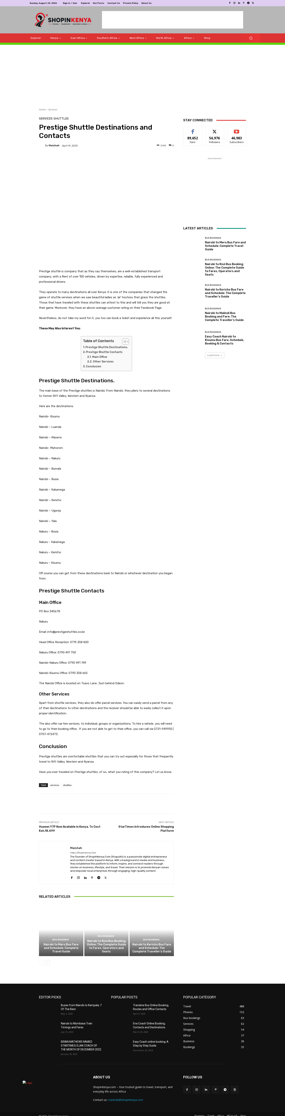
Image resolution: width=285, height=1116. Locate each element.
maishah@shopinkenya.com (125, 1100)
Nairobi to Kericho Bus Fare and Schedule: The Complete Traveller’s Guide (151, 948)
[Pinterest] (243, 3)
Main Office (99, 357)
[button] (250, 38)
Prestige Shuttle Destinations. (107, 347)
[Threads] (234, 1089)
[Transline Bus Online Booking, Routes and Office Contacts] (120, 1010)
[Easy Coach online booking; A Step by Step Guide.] (120, 1046)
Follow (214, 129)
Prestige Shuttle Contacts (104, 352)
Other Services (103, 361)
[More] (137, 159)
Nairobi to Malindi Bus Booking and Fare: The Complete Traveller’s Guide (224, 316)
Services (52, 109)
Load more (213, 355)
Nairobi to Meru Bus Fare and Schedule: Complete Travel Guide (61, 948)
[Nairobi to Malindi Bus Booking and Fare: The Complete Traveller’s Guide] (192, 314)
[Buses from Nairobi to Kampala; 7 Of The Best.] (48, 1010)
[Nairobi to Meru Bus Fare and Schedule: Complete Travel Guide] (61, 929)
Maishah (54, 145)
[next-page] (47, 962)
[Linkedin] (239, 3)
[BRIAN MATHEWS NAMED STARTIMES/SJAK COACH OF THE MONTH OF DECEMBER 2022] (48, 1046)
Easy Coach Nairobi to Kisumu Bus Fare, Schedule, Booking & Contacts (224, 340)
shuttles (67, 785)
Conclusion (93, 366)
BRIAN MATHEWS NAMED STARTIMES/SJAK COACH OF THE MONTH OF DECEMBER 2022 (81, 1045)
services (54, 785)
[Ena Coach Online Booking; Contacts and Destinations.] (120, 1028)
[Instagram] (234, 3)
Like (193, 129)
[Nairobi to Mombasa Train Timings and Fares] (48, 1028)
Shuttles (61, 118)
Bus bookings (60, 940)
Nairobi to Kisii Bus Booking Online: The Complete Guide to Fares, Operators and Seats (106, 946)
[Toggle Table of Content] (123, 341)
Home (42, 109)
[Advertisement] (172, 20)
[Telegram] (248, 3)
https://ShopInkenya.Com (83, 853)
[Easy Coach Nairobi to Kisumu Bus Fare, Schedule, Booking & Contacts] (192, 338)
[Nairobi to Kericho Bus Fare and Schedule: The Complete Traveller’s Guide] (152, 929)
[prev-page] (41, 962)
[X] (253, 3)
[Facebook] (229, 3)
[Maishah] (42, 145)
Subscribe (237, 129)
